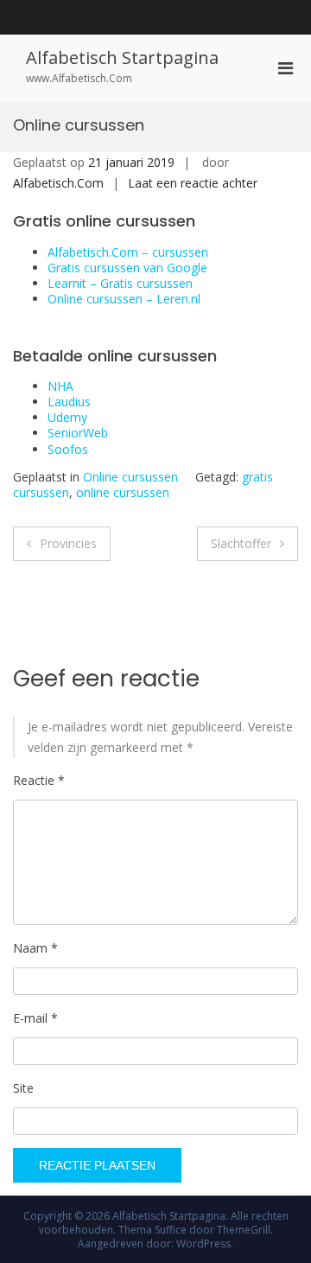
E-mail (35, 1018)
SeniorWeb (78, 432)
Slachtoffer (241, 543)
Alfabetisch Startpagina (122, 57)
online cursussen (122, 492)
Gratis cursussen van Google (127, 267)
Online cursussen (130, 477)
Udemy (67, 417)
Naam (35, 948)
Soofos (68, 449)
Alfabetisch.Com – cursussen (128, 252)
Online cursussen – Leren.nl (124, 298)
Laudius (69, 401)
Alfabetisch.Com (58, 183)
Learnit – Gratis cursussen (120, 283)
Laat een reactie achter (192, 183)
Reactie (39, 780)
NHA (60, 386)
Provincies (68, 543)
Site (23, 1088)
